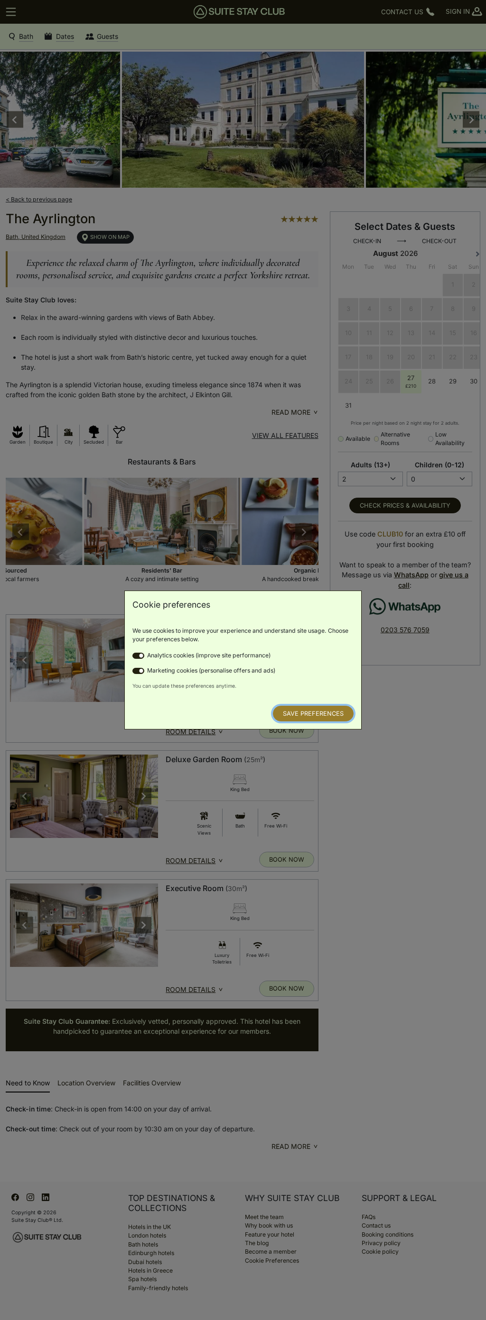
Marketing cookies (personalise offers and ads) (211, 670)
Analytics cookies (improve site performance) (209, 655)
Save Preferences (313, 713)
